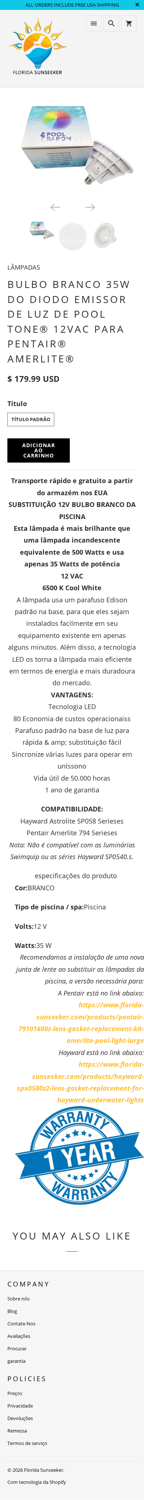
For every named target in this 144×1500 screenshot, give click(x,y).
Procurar (17, 1348)
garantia (16, 1361)
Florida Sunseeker (43, 1470)
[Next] (90, 207)
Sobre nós (18, 1298)
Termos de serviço (27, 1443)
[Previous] (54, 207)
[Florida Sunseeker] (37, 48)
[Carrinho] (129, 23)
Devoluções (20, 1418)
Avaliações (18, 1336)
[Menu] (94, 23)
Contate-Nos (21, 1323)
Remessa (17, 1430)
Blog (12, 1311)
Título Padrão (30, 419)
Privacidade (20, 1405)
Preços (14, 1393)
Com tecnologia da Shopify (36, 1482)
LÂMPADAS (23, 267)
